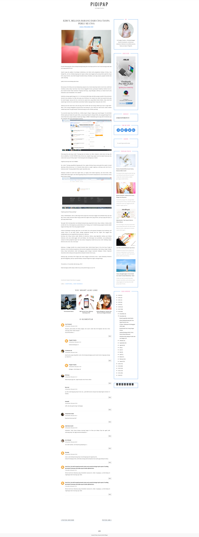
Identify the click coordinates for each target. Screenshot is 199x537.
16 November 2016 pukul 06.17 (71, 415)
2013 (119, 368)
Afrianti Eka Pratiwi (69, 413)
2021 (119, 300)
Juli (120, 347)
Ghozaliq (67, 452)
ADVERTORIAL (68, 283)
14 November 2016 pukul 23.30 (71, 389)
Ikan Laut (67, 387)
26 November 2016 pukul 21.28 (75, 366)
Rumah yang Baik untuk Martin (126, 318)
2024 (119, 295)
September (122, 343)
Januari (121, 361)
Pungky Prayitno (72, 340)
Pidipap (99, 4)
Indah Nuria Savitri (69, 426)
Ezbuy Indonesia (78, 283)
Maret (121, 356)
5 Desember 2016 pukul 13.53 (71, 486)
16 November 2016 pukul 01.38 (71, 403)
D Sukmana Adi (68, 350)
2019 (119, 304)
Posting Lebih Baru (68, 520)
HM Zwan (67, 375)
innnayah (67, 401)
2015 (119, 363)
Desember (122, 313)
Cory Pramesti (68, 324)
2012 (119, 370)
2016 (119, 311)
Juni (120, 350)
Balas (110, 336)
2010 (119, 375)
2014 (119, 366)
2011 (119, 373)
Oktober (122, 340)
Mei (121, 352)
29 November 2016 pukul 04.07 (71, 442)
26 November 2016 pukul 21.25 (75, 342)
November (122, 316)
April (121, 354)
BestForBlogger (105, 535)
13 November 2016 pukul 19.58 (71, 326)
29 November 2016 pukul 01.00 (71, 427)
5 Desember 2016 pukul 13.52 (71, 470)
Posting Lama (106, 520)
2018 (119, 307)
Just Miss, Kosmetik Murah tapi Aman (125, 247)
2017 (119, 309)
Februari (122, 359)
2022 (119, 297)
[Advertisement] (86, 272)
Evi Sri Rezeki (68, 440)
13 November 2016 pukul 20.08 (71, 352)
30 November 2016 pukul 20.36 (71, 454)
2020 (119, 302)
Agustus (122, 345)
